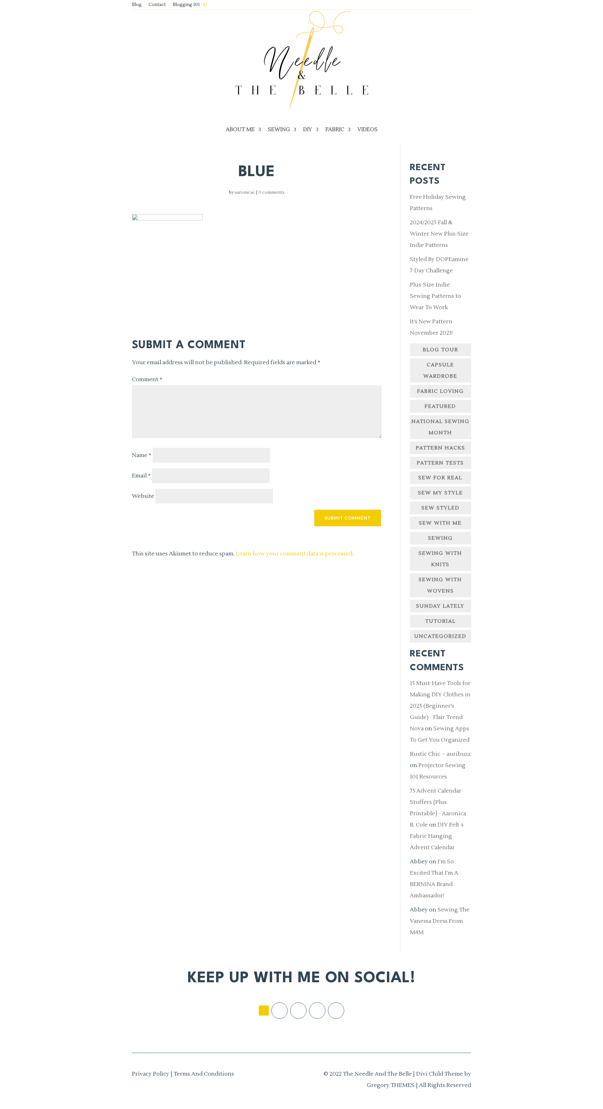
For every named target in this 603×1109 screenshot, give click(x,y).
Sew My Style (440, 493)
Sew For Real (440, 478)
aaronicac (245, 192)
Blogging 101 (186, 5)
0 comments (271, 192)
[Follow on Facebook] (279, 1010)
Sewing (279, 129)
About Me (240, 129)
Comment (147, 379)
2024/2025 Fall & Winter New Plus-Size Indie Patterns (439, 234)
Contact (157, 5)
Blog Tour (440, 350)
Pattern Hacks (440, 448)
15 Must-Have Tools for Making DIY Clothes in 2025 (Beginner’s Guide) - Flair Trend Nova (440, 706)
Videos (367, 129)
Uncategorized (440, 636)
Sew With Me (440, 523)
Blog (137, 5)
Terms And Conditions (204, 1074)
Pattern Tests (440, 463)
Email (141, 475)
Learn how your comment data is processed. (295, 553)
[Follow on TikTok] (264, 1011)
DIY (307, 129)
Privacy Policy (150, 1074)
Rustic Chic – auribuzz (440, 754)
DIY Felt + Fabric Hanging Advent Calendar (437, 836)
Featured (440, 406)
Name (141, 455)
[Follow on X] (317, 1010)
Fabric (334, 129)
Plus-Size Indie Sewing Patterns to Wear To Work (435, 296)
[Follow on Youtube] (336, 1010)
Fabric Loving (440, 391)
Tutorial (440, 621)
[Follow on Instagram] (298, 1010)
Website (143, 496)
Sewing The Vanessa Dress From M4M (440, 921)
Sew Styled (440, 508)
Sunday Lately (440, 606)
